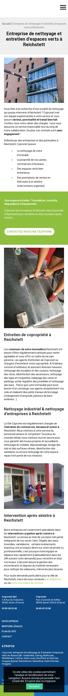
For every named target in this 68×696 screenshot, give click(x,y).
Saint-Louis (29, 658)
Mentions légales (12, 626)
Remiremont (25, 661)
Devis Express (10, 621)
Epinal (14, 661)
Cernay (38, 655)
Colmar (18, 658)
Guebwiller (28, 655)
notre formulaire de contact (27, 582)
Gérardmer (37, 661)
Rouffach (41, 658)
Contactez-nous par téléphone (29, 231)
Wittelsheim (8, 658)
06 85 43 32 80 (43, 608)
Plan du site (9, 631)
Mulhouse (48, 655)
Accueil (6, 23)
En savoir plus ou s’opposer (40, 681)
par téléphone (53, 579)
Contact (7, 636)
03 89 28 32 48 (9, 608)
